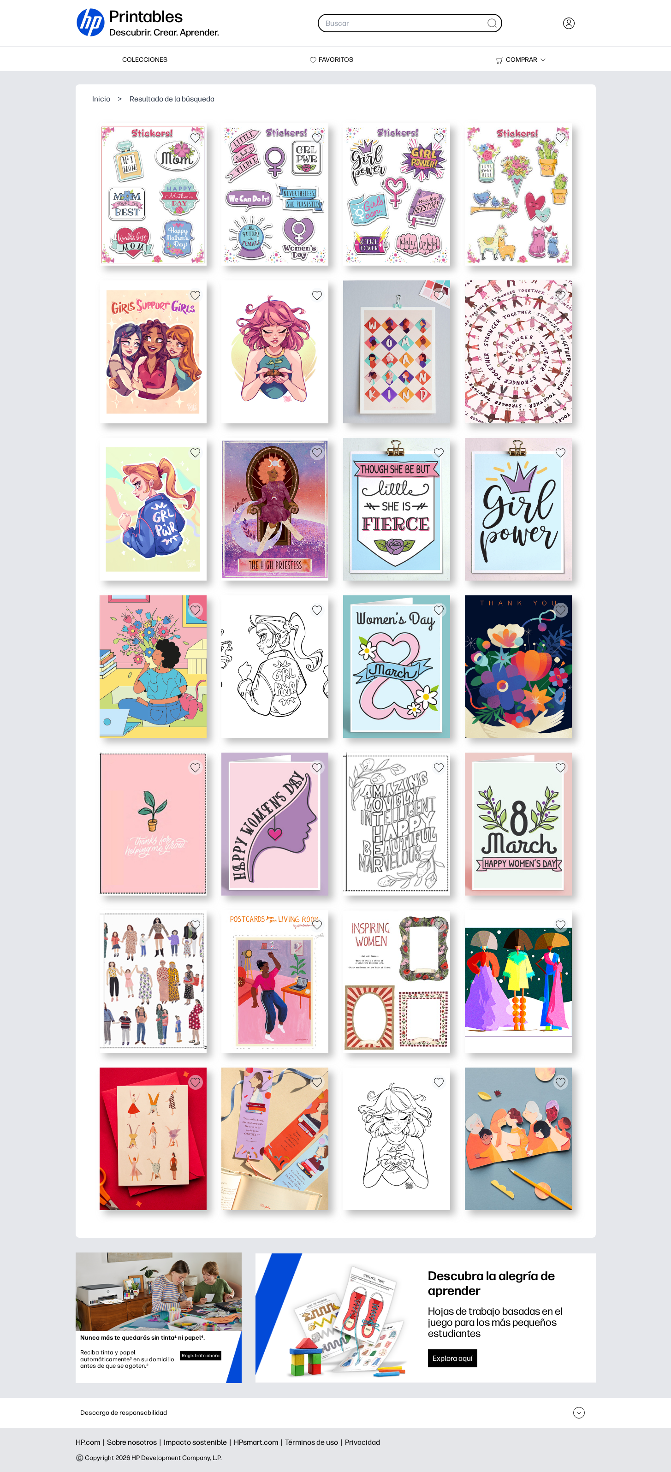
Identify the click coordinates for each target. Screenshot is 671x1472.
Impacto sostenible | (199, 1442)
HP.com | (91, 1442)
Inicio (101, 99)
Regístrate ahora (201, 1356)
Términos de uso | (315, 1442)
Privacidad (362, 1442)
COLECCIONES (144, 60)
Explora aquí (453, 1358)
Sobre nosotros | (135, 1442)
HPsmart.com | (259, 1442)
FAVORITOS (336, 60)
